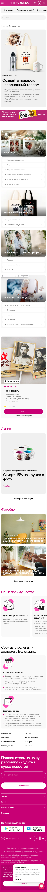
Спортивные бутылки (15, 225)
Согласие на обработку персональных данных (23, 852)
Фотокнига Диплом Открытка (18, 305)
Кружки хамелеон (14, 165)
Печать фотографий (25, 10)
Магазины (5, 738)
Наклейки (11, 320)
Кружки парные (13, 184)
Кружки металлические (16, 170)
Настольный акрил (14, 265)
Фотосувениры (7, 746)
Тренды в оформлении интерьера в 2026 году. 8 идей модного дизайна (23, 540)
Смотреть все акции (23, 498)
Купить (23, 412)
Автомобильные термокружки (19, 175)
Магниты (10, 270)
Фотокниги (8, 10)
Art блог (27, 734)
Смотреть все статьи (23, 581)
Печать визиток (31, 738)
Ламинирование (8, 742)
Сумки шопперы (13, 220)
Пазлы (9, 315)
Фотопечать (6, 734)
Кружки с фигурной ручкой (17, 179)
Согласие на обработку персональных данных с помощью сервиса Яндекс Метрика (21, 856)
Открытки (11, 310)
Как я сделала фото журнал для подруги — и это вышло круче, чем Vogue (22, 572)
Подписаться (23, 786)
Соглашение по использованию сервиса (23, 848)
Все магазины (7, 807)
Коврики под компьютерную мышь (20, 324)
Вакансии (28, 746)
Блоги (3, 802)
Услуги (4, 796)
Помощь (5, 813)
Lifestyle (28, 742)
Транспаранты (11, 391)
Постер (10, 260)
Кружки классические (15, 160)
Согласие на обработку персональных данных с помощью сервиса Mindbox (21, 862)
